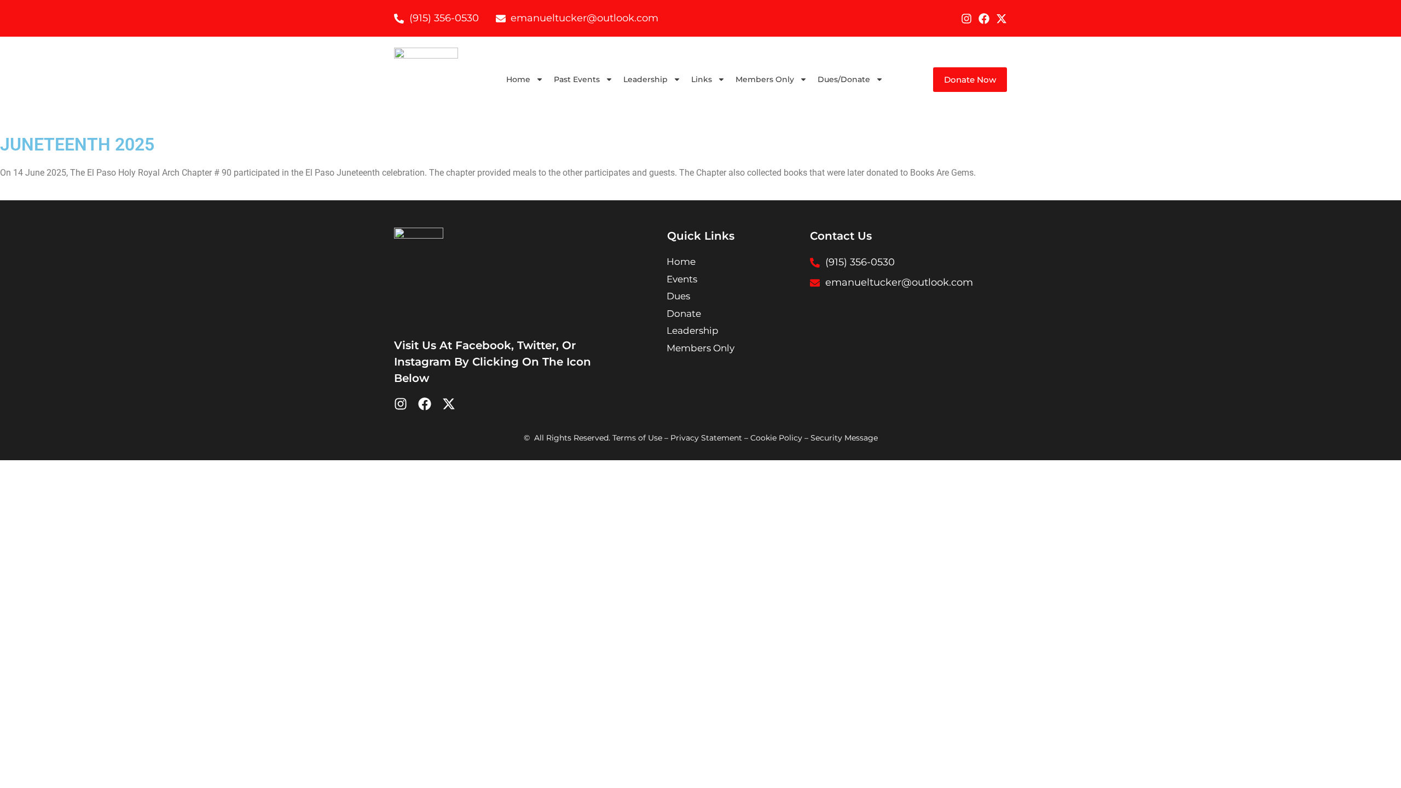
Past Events (577, 79)
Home (518, 79)
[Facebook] (984, 18)
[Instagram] (966, 18)
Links (701, 79)
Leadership (645, 79)
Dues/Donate (844, 79)
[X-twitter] (1001, 18)
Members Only (765, 79)
